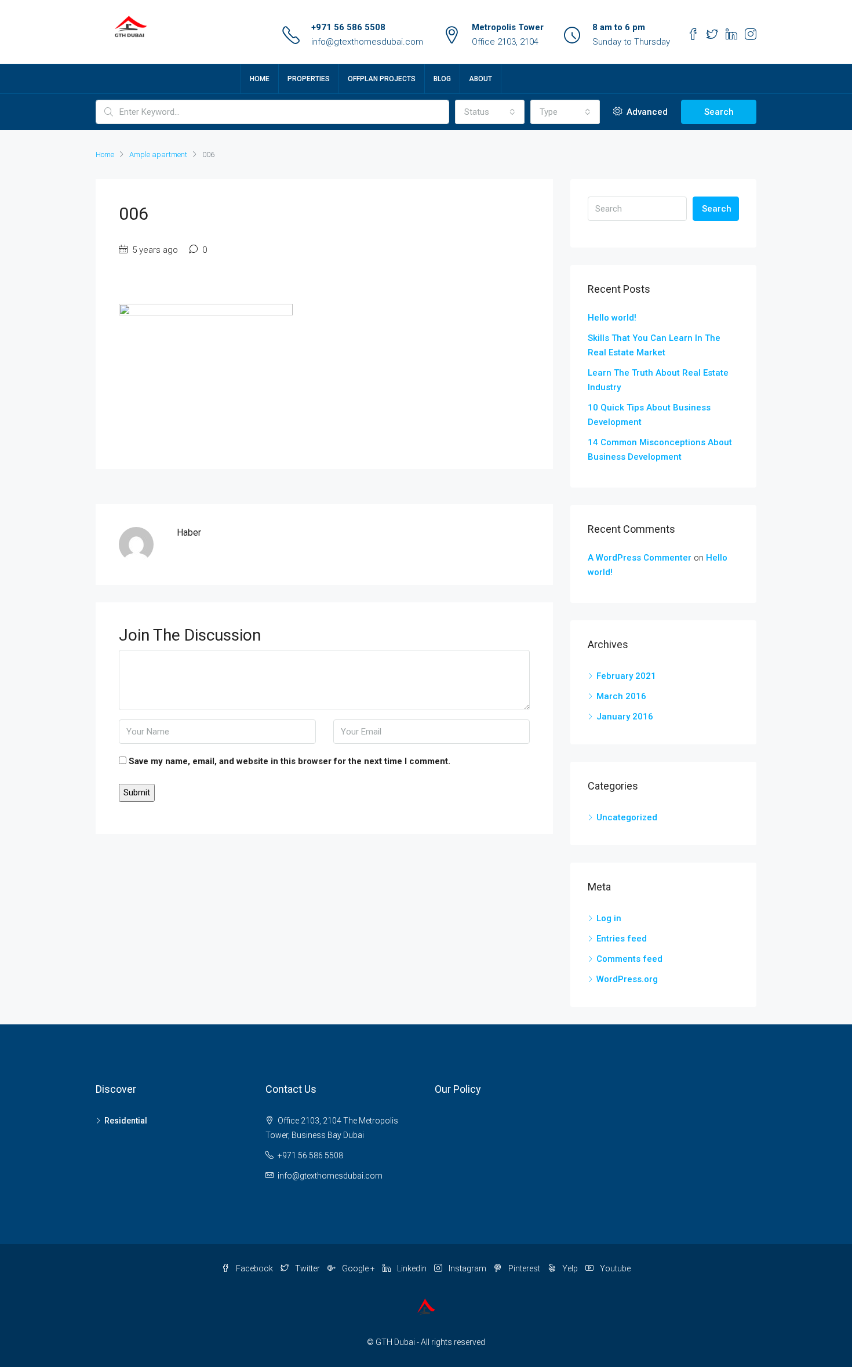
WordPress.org (627, 979)
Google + (358, 1268)
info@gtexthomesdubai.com (367, 42)
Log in (608, 918)
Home (260, 79)
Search (719, 112)
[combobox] (490, 112)
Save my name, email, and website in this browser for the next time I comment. (289, 761)
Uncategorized (626, 817)
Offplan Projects (382, 79)
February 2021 (626, 676)
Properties (308, 79)
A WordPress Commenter (639, 557)
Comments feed (629, 959)
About (480, 79)
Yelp (570, 1268)
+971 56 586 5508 (348, 27)
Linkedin (411, 1268)
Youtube (614, 1268)
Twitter (307, 1268)
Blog (442, 79)
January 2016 (624, 716)
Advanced (646, 112)
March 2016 (621, 696)
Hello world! (612, 317)
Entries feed (621, 938)
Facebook (254, 1268)
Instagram (467, 1268)
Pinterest (524, 1268)
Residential (125, 1120)
